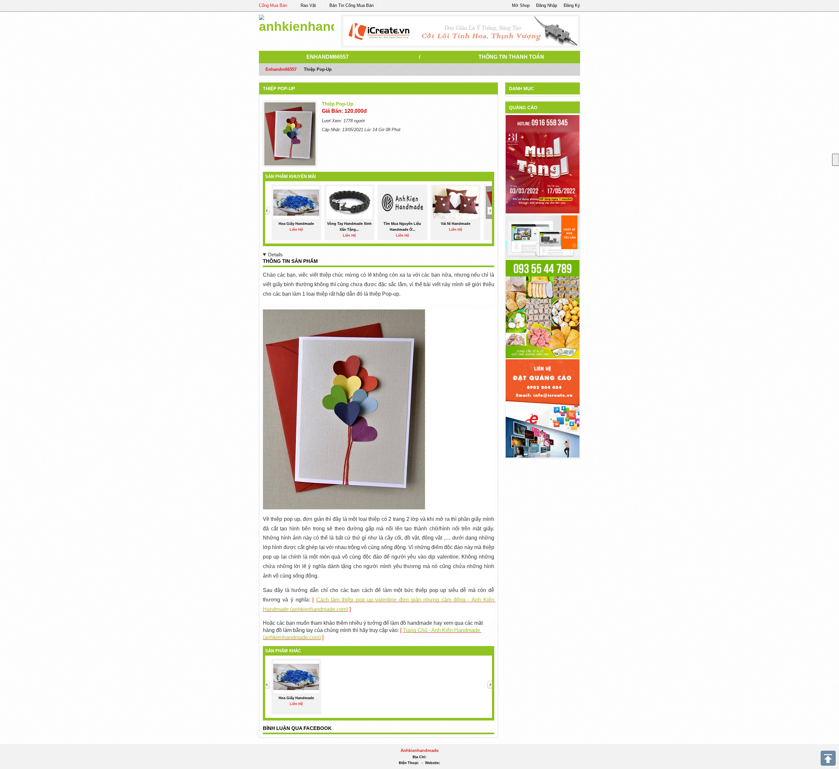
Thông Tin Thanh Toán (511, 57)
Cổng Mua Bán (273, 5)
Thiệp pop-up (279, 88)
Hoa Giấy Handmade (296, 224)
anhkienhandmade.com (319, 609)
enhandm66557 (327, 57)
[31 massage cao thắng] (542, 164)
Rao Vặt (308, 5)
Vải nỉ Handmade (455, 224)
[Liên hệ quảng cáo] (542, 407)
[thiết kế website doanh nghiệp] (542, 236)
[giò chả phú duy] (542, 308)
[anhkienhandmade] (296, 23)
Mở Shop (521, 5)
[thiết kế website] (460, 31)
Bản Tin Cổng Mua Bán (351, 5)
